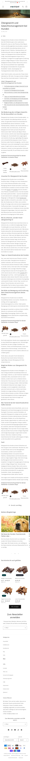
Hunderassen (22, 198)
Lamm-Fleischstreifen (20, 599)
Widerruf (5, 692)
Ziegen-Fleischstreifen (6, 599)
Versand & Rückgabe (8, 675)
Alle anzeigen (15, 606)
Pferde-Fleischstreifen (20, 578)
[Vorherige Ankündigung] (3, 2)
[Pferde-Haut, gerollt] (5, 328)
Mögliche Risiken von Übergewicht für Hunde (16, 102)
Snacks (9, 189)
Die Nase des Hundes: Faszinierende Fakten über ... (13, 535)
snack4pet (9, 753)
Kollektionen (6, 644)
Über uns (5, 671)
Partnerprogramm (7, 678)
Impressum (5, 685)
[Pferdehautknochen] (14, 165)
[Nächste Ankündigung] (27, 2)
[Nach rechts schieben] (18, 553)
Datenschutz (6, 689)
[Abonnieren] (25, 628)
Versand (26, 755)
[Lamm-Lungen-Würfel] (5, 163)
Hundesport (4, 315)
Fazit (5, 109)
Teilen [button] (4, 36)
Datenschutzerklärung (15, 755)
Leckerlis (15, 189)
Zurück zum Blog (16, 505)
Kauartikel (5, 641)
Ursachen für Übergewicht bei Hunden (14, 90)
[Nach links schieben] (11, 553)
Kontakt (5, 668)
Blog (4, 658)
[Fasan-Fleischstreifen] (24, 163)
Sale (4, 655)
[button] (3, 6)
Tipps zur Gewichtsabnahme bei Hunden (14, 96)
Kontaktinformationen (12, 757)
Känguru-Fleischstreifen (6, 578)
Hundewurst (6, 648)
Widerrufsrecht (7, 755)
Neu (4, 651)
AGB (4, 682)
